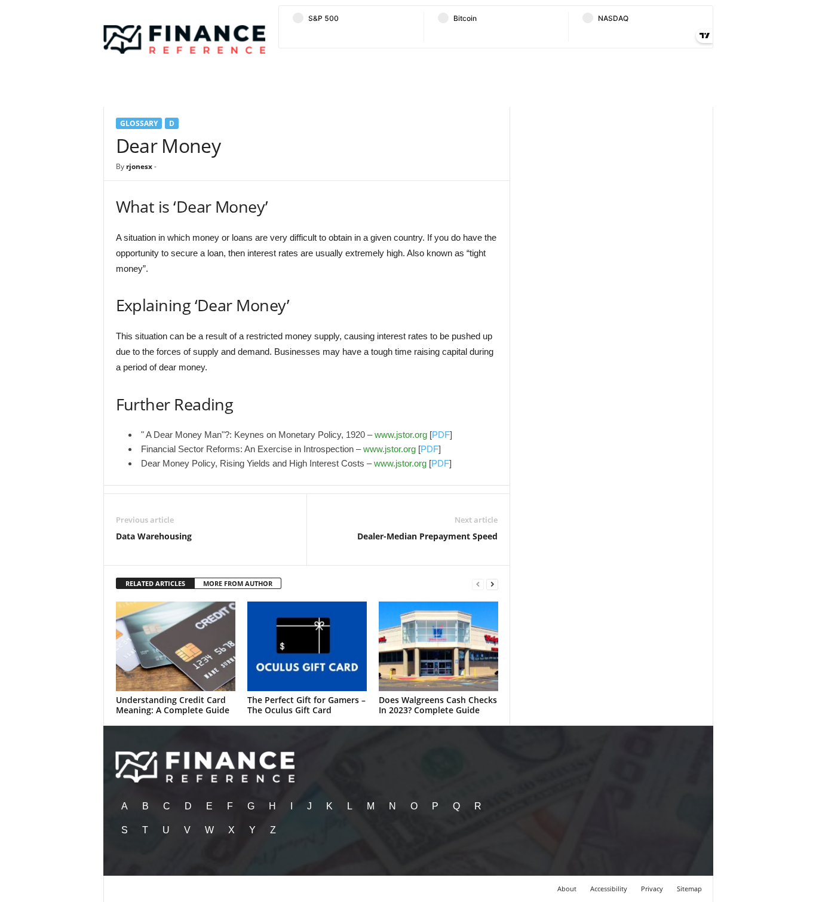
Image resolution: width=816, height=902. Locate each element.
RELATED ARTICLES (155, 583)
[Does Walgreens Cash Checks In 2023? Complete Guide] (438, 646)
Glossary (139, 123)
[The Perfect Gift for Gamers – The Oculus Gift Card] (307, 646)
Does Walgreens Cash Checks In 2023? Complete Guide (438, 705)
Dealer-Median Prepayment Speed (427, 536)
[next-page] (492, 584)
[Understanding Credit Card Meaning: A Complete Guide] (175, 646)
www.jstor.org (401, 434)
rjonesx (139, 166)
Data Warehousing (154, 536)
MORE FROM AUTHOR (237, 583)
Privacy (652, 888)
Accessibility (608, 888)
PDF (441, 434)
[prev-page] (478, 584)
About (566, 888)
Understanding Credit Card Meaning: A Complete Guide (172, 705)
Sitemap (689, 888)
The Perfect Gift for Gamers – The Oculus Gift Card (306, 705)
